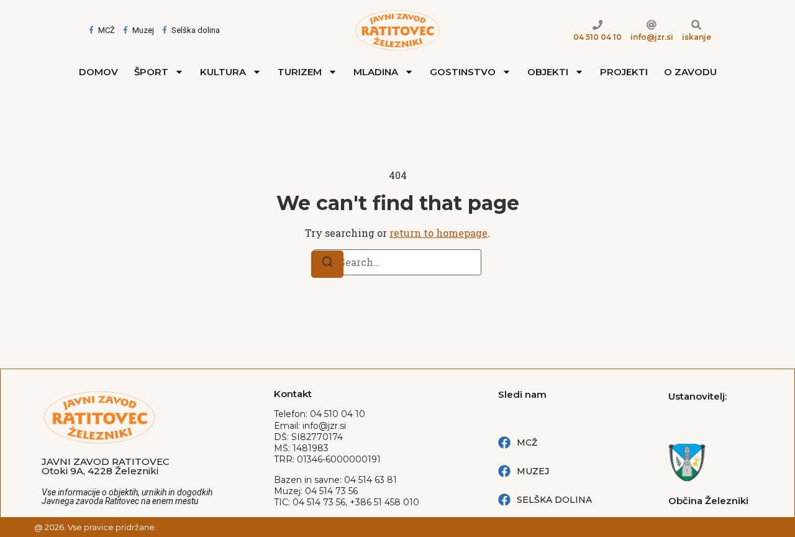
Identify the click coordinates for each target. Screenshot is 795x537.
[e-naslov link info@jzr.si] (651, 25)
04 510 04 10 (597, 37)
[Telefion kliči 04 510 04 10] (597, 25)
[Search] (327, 264)
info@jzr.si (651, 37)
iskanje (696, 37)
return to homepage (438, 232)
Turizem (300, 72)
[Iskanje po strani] (696, 25)
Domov (98, 72)
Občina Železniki (708, 501)
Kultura (223, 72)
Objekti (547, 72)
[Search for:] (397, 262)
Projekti (624, 72)
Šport (151, 72)
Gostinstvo (463, 72)
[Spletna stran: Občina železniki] (710, 462)
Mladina (375, 72)
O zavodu (690, 72)
